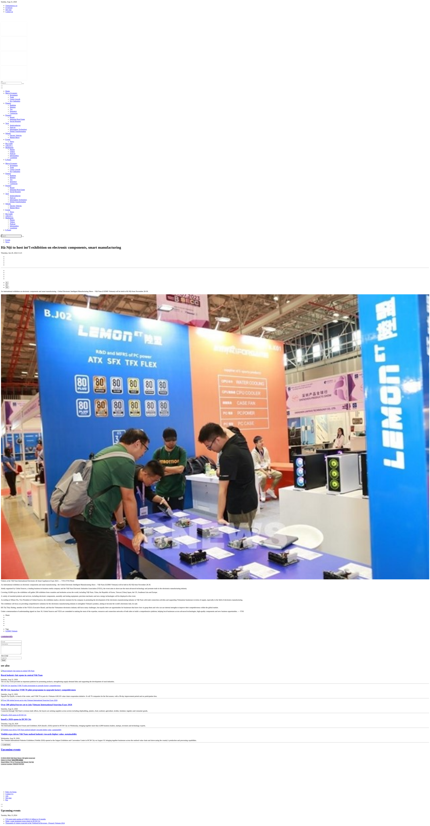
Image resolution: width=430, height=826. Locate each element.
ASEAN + (9, 145)
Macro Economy (11, 93)
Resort (12, 117)
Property (8, 115)
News (12, 141)
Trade (12, 97)
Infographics (14, 156)
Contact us (9, 12)
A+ (7, 287)
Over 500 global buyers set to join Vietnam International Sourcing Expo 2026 (36, 704)
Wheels (8, 133)
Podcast (12, 154)
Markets (13, 107)
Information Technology (18, 129)
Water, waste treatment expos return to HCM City (22, 821)
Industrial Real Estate (17, 119)
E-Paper (8, 160)
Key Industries (15, 101)
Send (3, 660)
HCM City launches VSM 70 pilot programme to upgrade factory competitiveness (38, 690)
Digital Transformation (18, 131)
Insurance (13, 111)
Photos (12, 150)
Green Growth (15, 99)
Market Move (14, 137)
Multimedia (9, 148)
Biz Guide (9, 143)
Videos (12, 152)
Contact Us (9, 794)
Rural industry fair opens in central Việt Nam (22, 675)
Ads (6, 796)
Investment (14, 95)
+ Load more (6, 744)
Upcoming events (10, 749)
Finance (8, 103)
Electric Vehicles (16, 135)
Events (7, 139)
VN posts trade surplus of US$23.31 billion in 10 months (25, 819)
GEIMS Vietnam (11, 631)
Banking (13, 105)
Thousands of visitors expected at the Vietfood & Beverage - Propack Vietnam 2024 (35, 823)
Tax (11, 109)
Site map (8, 10)
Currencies (13, 113)
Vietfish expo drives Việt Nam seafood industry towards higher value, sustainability (39, 734)
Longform (13, 158)
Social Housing (15, 121)
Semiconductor (15, 125)
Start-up (12, 127)
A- (7, 283)
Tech (7, 123)
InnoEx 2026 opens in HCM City (16, 719)
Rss (6, 800)
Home (7, 91)
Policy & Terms (10, 792)
